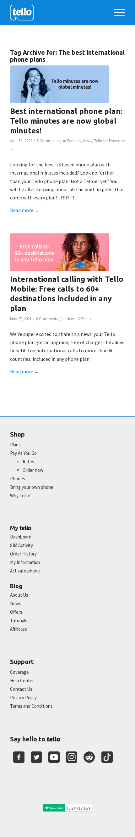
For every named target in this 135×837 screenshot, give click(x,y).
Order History (23, 554)
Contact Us (21, 689)
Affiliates (18, 629)
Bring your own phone (31, 487)
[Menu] (116, 12)
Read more (24, 210)
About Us (19, 595)
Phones (17, 479)
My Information (25, 562)
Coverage (19, 672)
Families (74, 140)
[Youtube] (54, 757)
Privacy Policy (23, 697)
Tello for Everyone (109, 140)
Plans (15, 445)
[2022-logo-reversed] (56, 12)
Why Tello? (20, 496)
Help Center (22, 681)
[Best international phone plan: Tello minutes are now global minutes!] (59, 84)
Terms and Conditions (31, 706)
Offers (82, 318)
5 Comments (47, 140)
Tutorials (18, 620)
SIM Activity (21, 545)
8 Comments (47, 318)
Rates (28, 462)
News (87, 140)
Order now (33, 470)
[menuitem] (116, 12)
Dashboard (20, 537)
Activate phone (25, 571)
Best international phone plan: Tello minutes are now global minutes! (66, 121)
